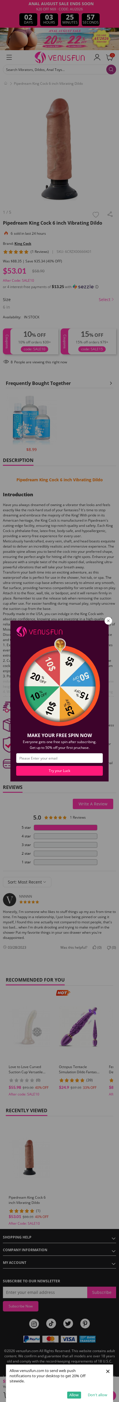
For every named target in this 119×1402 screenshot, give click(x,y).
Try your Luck (59, 770)
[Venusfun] (39, 631)
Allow (74, 1394)
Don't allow (97, 1394)
